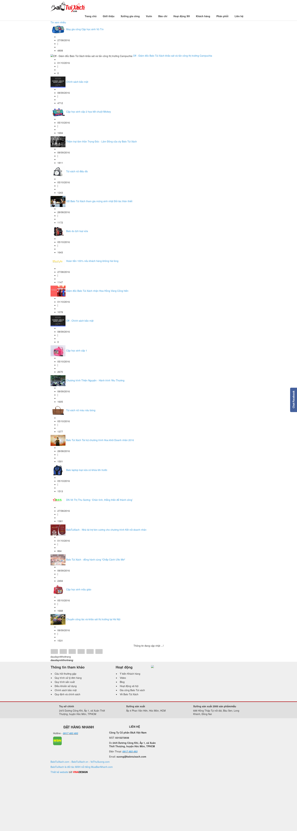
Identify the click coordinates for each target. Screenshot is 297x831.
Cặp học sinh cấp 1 (76, 350)
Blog (122, 682)
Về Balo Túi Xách (129, 694)
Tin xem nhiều (58, 22)
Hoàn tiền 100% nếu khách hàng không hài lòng (92, 261)
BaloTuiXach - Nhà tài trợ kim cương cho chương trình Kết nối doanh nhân (106, 529)
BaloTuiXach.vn (80, 761)
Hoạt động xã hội (129, 686)
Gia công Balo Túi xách (132, 690)
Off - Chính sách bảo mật (80, 320)
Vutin (149, 16)
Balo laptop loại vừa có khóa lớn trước (86, 470)
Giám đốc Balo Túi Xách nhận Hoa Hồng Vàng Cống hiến (97, 290)
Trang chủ (91, 16)
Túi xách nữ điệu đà (77, 171)
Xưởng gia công (130, 16)
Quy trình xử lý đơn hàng (68, 677)
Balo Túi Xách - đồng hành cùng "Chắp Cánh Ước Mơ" (95, 559)
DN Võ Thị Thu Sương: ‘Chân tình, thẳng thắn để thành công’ (99, 499)
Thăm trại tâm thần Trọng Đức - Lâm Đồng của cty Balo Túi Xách (101, 141)
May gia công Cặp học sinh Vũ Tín (85, 29)
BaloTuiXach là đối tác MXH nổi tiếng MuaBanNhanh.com (82, 767)
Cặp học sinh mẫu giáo (78, 589)
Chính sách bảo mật (77, 81)
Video (123, 677)
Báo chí (162, 16)
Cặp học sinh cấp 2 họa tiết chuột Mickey (88, 111)
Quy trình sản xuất (65, 682)
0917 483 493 (70, 733)
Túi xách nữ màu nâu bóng (80, 410)
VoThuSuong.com (100, 761)
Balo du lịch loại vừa (77, 231)
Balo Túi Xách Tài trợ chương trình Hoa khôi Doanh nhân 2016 (100, 440)
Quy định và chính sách (67, 694)
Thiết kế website (59, 772)
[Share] (54, 651)
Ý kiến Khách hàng (130, 673)
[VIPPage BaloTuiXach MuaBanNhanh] (57, 740)
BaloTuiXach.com (60, 761)
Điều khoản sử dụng (66, 686)
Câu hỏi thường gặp (65, 673)
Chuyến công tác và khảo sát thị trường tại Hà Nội (93, 619)
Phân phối (222, 16)
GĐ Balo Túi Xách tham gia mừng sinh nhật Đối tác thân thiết (99, 201)
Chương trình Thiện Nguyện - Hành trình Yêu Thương (95, 380)
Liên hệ (239, 16)
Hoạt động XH (181, 16)
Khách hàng (203, 16)
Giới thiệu (108, 16)
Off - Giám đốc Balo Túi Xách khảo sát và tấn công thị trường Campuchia (172, 55)
